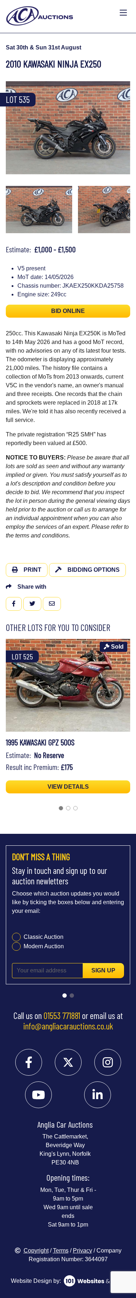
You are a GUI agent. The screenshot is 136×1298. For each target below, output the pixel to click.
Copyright (36, 1250)
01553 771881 (62, 1015)
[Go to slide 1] (61, 808)
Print (32, 570)
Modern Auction (44, 946)
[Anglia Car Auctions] (61, 13)
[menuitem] (39, 210)
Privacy (82, 1250)
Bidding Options (93, 570)
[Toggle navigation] (123, 13)
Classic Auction (43, 937)
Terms (61, 1250)
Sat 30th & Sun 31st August (43, 47)
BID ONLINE (68, 311)
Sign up (103, 970)
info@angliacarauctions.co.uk (68, 1025)
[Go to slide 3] (75, 808)
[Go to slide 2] (68, 808)
